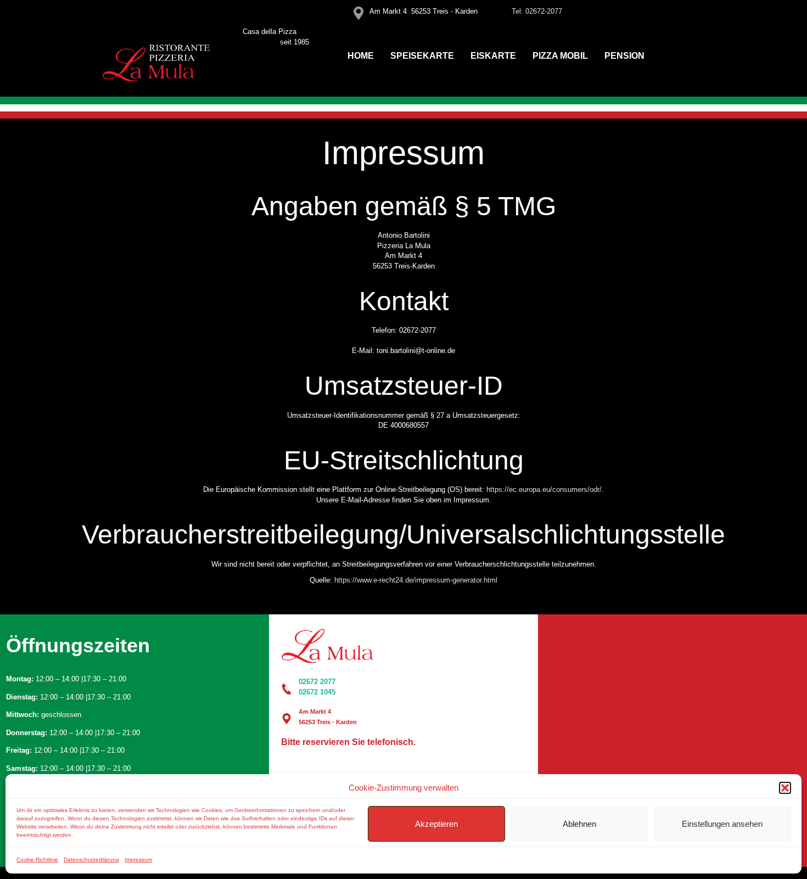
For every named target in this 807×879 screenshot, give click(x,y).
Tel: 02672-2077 (537, 11)
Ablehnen (579, 823)
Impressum (138, 859)
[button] (785, 787)
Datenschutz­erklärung (91, 859)
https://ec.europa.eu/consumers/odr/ (544, 489)
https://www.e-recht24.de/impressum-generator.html (415, 580)
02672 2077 (317, 682)
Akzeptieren (436, 823)
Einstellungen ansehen (722, 823)
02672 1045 (317, 692)
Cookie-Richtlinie (37, 859)
